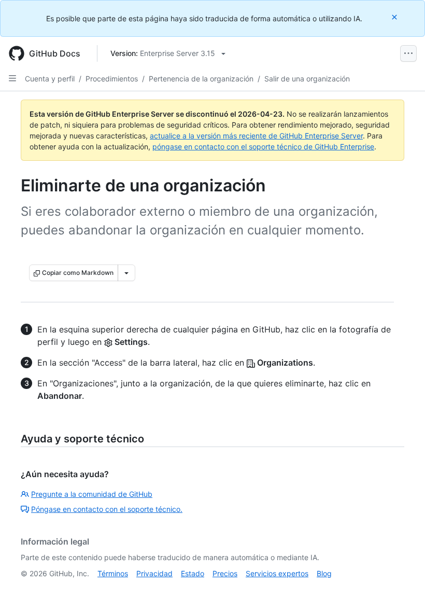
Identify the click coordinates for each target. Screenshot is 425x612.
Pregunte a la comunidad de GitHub (91, 494)
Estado (192, 573)
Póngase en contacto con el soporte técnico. (106, 509)
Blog (324, 573)
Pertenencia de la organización (201, 78)
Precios (224, 573)
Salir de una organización (307, 78)
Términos (112, 573)
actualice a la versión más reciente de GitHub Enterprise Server (256, 135)
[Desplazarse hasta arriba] (402, 589)
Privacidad (154, 573)
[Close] (395, 17)
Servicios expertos (277, 573)
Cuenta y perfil (50, 78)
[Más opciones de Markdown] (126, 273)
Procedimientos (112, 78)
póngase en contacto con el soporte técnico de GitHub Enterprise (263, 146)
